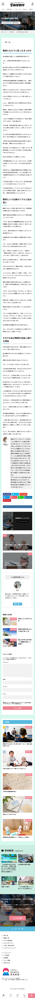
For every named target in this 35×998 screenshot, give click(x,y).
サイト (4, 694)
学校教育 (16, 22)
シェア (10, 996)
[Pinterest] (7, 500)
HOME (4, 32)
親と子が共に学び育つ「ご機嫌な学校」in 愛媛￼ (25, 642)
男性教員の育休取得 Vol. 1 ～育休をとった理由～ (16, 837)
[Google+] (23, 494)
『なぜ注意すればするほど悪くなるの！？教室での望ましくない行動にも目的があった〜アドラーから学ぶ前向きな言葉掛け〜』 (8, 868)
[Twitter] (15, 494)
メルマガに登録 (17, 918)
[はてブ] (6, 497)
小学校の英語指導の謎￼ (9, 791)
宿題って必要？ (5, 886)
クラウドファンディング (9, 948)
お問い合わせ (6, 963)
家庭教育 (29, 727)
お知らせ (25, 9)
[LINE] (21, 497)
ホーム (3, 996)
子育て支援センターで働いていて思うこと (14, 768)
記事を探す (9, 9)
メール (5, 686)
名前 (4, 679)
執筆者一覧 (6, 938)
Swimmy (22, 988)
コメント (6, 662)
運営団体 (31, 9)
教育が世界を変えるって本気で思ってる (25, 630)
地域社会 (29, 751)
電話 (24, 996)
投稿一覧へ (17, 604)
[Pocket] (13, 497)
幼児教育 (29, 820)
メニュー (17, 996)
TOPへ (31, 996)
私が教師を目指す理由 (22, 32)
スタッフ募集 (6, 960)
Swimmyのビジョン (8, 943)
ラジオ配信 (6, 955)
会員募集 (5, 958)
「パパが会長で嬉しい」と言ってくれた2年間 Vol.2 (25, 887)
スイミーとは (17, 9)
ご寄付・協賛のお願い (9, 945)
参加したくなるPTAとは (25, 620)
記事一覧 (5, 935)
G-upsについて (7, 953)
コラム (3, 9)
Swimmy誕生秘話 (7, 940)
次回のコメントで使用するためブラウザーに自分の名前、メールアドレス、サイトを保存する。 (17, 703)
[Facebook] (7, 494)
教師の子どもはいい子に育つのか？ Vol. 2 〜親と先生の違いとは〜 (17, 745)
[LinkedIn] (28, 497)
